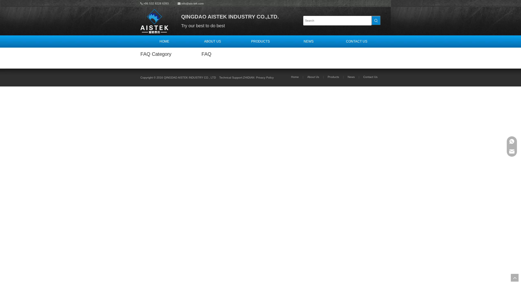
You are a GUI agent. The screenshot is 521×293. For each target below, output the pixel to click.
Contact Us (370, 77)
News (351, 77)
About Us (313, 77)
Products (333, 77)
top (515, 278)
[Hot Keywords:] (376, 20)
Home (295, 77)
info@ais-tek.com (192, 3)
